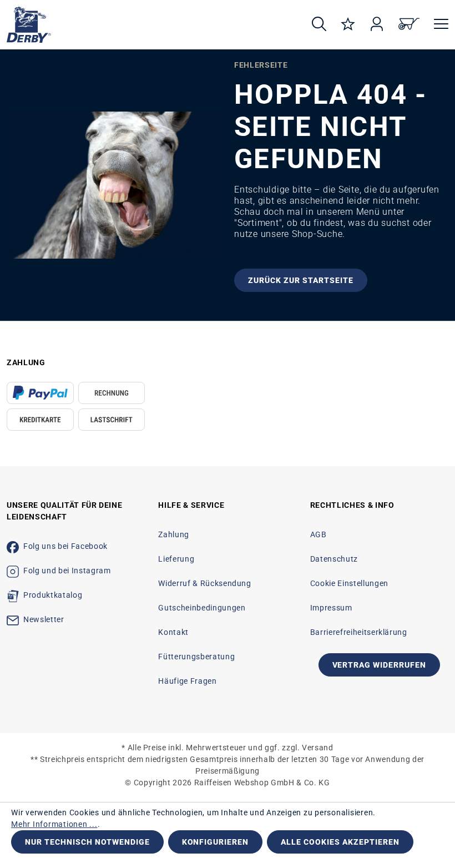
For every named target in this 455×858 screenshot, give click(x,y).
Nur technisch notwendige (87, 841)
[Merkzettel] (347, 24)
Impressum (331, 607)
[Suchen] (319, 24)
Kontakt (173, 632)
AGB (318, 534)
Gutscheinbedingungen (201, 607)
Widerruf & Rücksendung (204, 583)
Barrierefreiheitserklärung (358, 632)
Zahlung (173, 534)
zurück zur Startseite (300, 280)
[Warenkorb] (409, 24)
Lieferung (176, 558)
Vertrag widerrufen (379, 664)
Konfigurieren (215, 841)
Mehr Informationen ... (54, 824)
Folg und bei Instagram (66, 570)
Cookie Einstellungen (349, 583)
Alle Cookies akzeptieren (340, 841)
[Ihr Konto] (376, 24)
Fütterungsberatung (196, 656)
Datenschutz (334, 558)
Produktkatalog (52, 594)
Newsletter (43, 619)
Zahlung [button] (26, 362)
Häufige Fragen (187, 681)
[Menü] (437, 24)
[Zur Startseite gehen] (149, 25)
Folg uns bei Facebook (65, 546)
